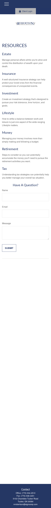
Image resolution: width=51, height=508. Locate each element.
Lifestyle (8, 113)
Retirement (10, 149)
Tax (4, 168)
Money (7, 132)
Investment (10, 93)
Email (5, 206)
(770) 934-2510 (28, 493)
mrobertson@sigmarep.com (25, 504)
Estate (6, 54)
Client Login (27, 11)
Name (5, 190)
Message (6, 223)
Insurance (9, 73)
